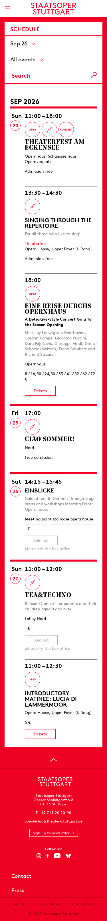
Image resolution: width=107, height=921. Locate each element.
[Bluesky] (68, 855)
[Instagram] (38, 855)
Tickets (40, 390)
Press (17, 890)
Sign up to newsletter (51, 832)
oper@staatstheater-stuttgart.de (53, 821)
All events (23, 59)
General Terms (48, 904)
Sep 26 (19, 43)
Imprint (17, 904)
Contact (21, 876)
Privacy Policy (84, 904)
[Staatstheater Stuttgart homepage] (53, 9)
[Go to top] (54, 760)
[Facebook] (48, 855)
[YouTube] (57, 855)
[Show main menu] (7, 8)
